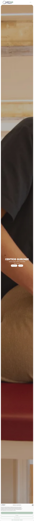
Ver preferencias (17, 517)
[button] (32, 505)
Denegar (17, 515)
